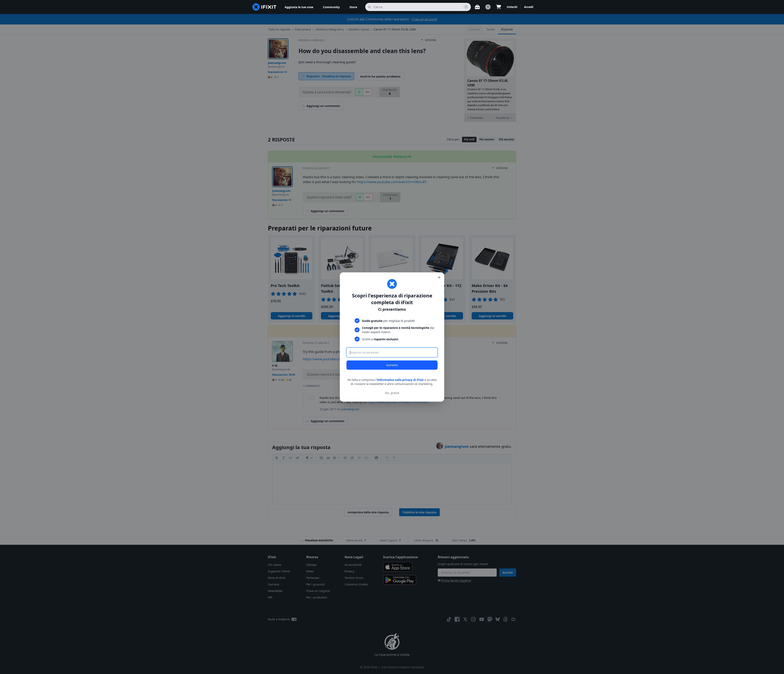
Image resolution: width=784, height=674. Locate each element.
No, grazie (392, 393)
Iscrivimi (392, 365)
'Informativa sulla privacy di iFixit (400, 380)
